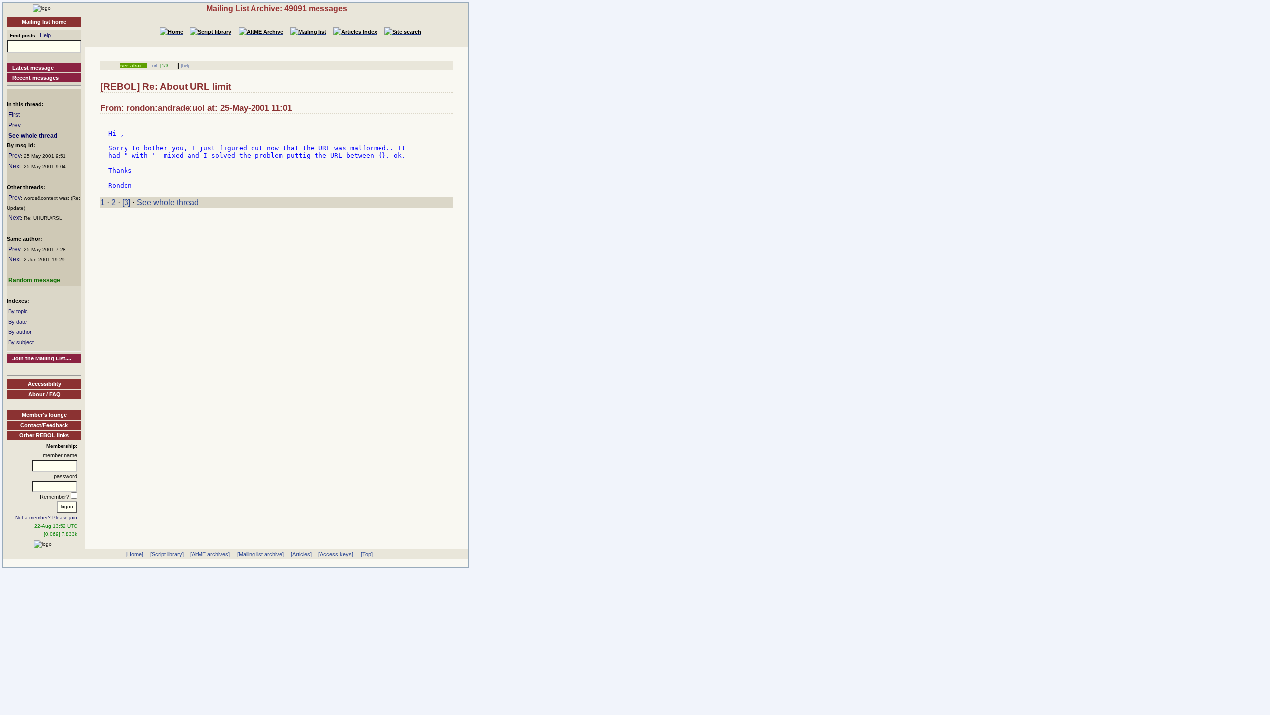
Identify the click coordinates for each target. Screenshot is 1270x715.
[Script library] (167, 554)
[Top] (367, 554)
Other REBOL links (44, 435)
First (14, 114)
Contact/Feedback (44, 425)
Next (14, 166)
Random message (34, 280)
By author (20, 332)
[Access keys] (335, 554)
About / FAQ (44, 394)
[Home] (42, 8)
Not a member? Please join (46, 517)
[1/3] (163, 65)
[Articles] (301, 554)
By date (17, 322)
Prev (14, 125)
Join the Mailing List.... (41, 358)
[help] (186, 65)
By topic (18, 311)
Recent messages (35, 78)
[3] (126, 202)
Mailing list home (44, 22)
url (154, 65)
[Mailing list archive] (260, 554)
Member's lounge (44, 415)
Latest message (33, 68)
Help (45, 35)
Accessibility (44, 384)
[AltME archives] (210, 554)
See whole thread (32, 135)
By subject (21, 342)
